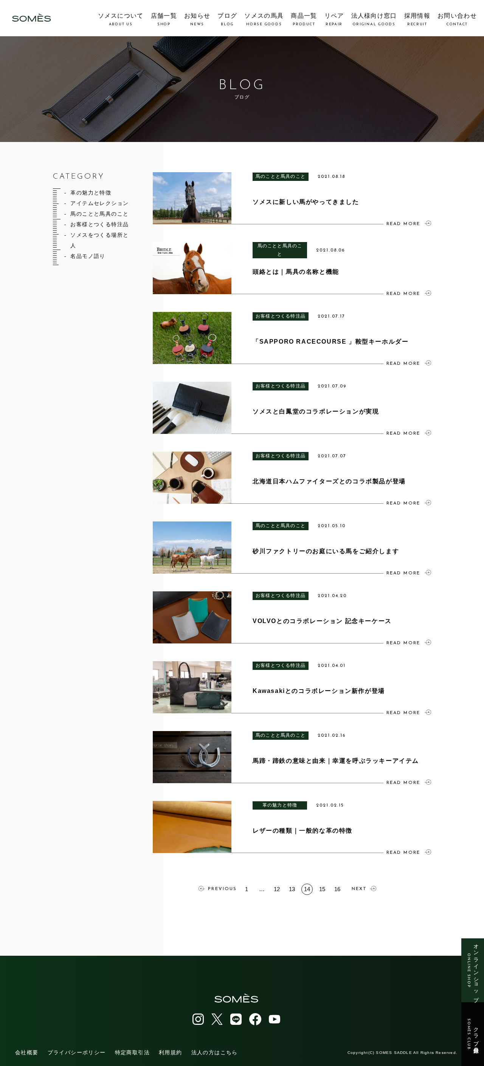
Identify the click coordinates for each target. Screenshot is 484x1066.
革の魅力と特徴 (90, 193)
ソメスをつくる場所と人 (99, 240)
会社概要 (27, 1052)
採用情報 (417, 19)
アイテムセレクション (99, 203)
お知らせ (197, 19)
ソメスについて (121, 19)
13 (292, 889)
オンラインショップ (473, 970)
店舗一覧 (164, 19)
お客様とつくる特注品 (99, 224)
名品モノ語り (87, 256)
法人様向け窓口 (374, 19)
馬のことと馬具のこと (99, 214)
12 (277, 889)
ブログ (227, 19)
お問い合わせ (457, 19)
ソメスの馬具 (264, 19)
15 (322, 889)
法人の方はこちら (214, 1052)
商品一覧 (304, 19)
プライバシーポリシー (77, 1052)
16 (337, 889)
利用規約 (170, 1052)
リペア (334, 19)
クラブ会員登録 (473, 1034)
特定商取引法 (132, 1052)
